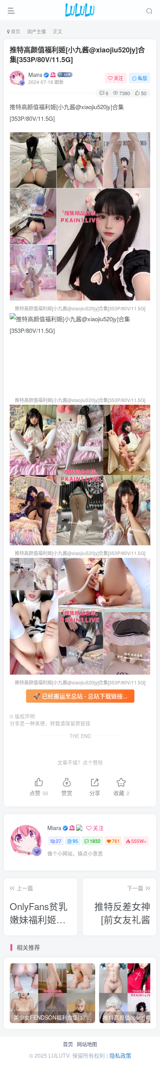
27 (58, 840)
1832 (95, 840)
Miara (54, 828)
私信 (142, 78)
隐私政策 (120, 1055)
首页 (68, 1044)
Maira (35, 74)
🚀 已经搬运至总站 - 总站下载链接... (80, 696)
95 (75, 840)
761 (116, 840)
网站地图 (87, 1044)
